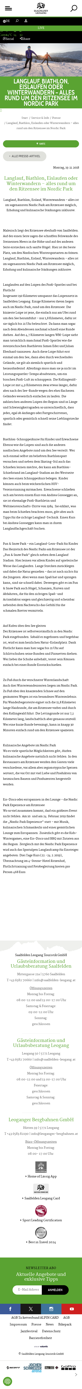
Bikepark (64, 1324)
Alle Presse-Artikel (25, 156)
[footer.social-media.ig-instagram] (51, 1309)
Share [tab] (26, 39)
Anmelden (55, 1290)
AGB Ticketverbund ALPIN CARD (35, 1317)
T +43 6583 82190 (16, 1134)
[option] (41, 1369)
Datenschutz (51, 1331)
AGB (66, 1317)
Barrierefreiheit (40, 1338)
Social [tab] (10, 39)
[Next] (76, 1375)
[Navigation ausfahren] (8, 8)
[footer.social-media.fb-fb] (10, 1309)
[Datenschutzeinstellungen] (7, 1381)
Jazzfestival (29, 1331)
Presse (36, 1324)
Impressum (18, 1324)
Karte (42, 143)
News (50, 1324)
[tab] (73, 8)
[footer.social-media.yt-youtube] (72, 1309)
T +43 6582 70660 (19, 980)
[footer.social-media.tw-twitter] (30, 1309)
